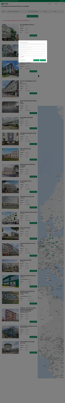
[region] (32, 51)
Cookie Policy (22, 56)
